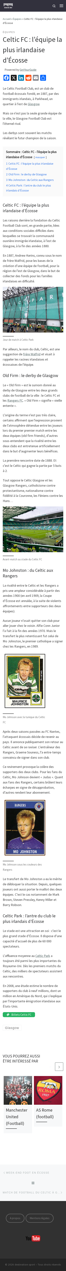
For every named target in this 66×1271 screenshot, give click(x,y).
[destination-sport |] (8, 5)
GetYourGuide (28, 69)
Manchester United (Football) (16, 1116)
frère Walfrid (32, 354)
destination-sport (25, 1264)
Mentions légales (40, 1218)
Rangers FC (15, 400)
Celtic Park (42, 956)
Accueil (7, 19)
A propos (15, 1218)
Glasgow (33, 104)
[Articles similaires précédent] (50, 1066)
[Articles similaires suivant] (59, 1066)
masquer (40, 157)
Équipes (17, 19)
